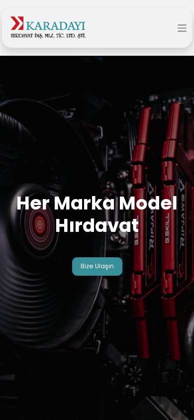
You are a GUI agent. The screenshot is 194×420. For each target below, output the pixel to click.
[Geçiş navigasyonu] (182, 27)
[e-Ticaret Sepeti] (166, 28)
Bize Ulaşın (97, 266)
